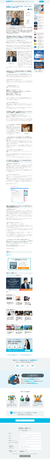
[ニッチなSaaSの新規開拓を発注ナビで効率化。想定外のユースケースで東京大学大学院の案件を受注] (10, 313)
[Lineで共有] (31, 9)
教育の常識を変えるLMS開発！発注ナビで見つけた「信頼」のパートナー (10, 303)
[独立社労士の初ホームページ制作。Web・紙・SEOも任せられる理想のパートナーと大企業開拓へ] (28, 298)
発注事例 (23, 1)
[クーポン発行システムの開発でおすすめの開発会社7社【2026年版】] (19, 328)
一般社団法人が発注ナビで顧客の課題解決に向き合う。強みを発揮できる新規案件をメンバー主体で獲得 (19, 319)
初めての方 (15, 1)
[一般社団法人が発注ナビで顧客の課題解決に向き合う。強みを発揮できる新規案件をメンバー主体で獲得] (19, 313)
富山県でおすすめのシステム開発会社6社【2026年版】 (28, 332)
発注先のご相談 (41, 1)
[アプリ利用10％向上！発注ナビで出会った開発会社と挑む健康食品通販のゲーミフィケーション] (19, 298)
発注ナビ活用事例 (24, 4)
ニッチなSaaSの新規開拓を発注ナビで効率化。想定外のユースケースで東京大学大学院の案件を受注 (10, 319)
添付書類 (10, 450)
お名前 (10, 435)
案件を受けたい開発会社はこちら (39, 71)
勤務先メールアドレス (12, 440)
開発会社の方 (26, 1)
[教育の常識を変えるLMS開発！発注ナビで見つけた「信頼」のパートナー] (10, 298)
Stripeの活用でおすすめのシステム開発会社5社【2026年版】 (10, 332)
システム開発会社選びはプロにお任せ (19, 259)
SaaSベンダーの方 (31, 1)
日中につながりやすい (13, 443)
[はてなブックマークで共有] (30, 9)
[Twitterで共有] (28, 9)
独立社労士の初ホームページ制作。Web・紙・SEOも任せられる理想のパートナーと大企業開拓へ (28, 304)
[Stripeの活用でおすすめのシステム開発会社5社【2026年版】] (10, 328)
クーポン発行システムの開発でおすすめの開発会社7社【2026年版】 (19, 332)
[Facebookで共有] (29, 9)
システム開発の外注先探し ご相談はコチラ (23, 268)
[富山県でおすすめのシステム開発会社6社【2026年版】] (28, 328)
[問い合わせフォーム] (19, 351)
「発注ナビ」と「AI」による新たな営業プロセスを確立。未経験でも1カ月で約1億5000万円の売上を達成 (28, 319)
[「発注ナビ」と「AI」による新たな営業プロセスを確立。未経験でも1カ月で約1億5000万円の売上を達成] (28, 313)
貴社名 (10, 433)
